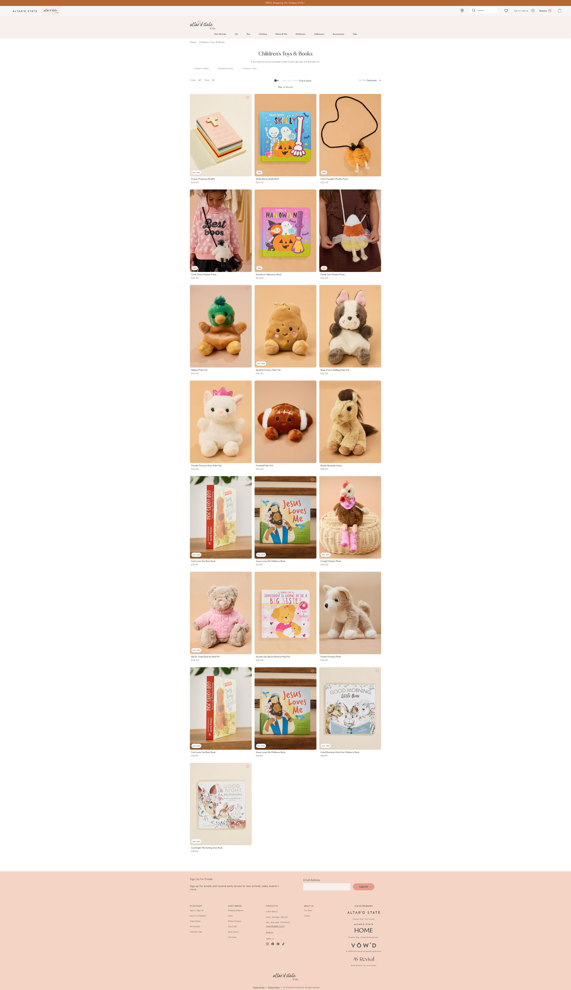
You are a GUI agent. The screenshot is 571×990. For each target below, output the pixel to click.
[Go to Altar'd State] (363, 912)
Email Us (269, 932)
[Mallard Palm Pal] (221, 326)
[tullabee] (285, 24)
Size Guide (232, 927)
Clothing (263, 34)
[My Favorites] (248, 98)
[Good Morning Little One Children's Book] (350, 708)
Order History (195, 921)
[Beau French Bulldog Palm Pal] (350, 326)
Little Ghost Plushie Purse (204, 274)
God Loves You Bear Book (203, 561)
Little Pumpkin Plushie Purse (334, 179)
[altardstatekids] (51, 11)
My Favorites (195, 927)
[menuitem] (220, 33)
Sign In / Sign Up (196, 910)
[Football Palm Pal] (285, 422)
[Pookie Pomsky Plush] (350, 613)
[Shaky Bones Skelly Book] (285, 135)
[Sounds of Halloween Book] (285, 230)
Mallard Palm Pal (199, 370)
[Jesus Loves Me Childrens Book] (285, 517)
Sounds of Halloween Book (268, 274)
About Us (309, 906)
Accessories (338, 34)
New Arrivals (220, 34)
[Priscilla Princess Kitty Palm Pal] (221, 422)
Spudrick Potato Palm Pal (268, 370)
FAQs (230, 916)
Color (193, 80)
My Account (196, 906)
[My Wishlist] (506, 10)
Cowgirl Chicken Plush (330, 561)
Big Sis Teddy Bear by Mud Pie (205, 656)
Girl (236, 34)
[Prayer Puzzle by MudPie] (221, 135)
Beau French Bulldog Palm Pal (334, 370)
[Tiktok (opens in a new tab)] (283, 944)
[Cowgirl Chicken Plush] (350, 517)
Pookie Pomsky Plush (330, 656)
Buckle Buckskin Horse (331, 465)
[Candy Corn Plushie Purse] (350, 230)
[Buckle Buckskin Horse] (350, 422)
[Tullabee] (285, 974)
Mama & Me (281, 34)
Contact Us (272, 906)
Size (207, 80)
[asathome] (363, 928)
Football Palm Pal (264, 465)
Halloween (319, 34)
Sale (355, 34)
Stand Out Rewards (198, 916)
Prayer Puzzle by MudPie (203, 179)
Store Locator (233, 932)
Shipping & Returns (235, 910)
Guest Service (235, 906)
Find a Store (305, 81)
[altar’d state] (25, 11)
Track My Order (196, 932)
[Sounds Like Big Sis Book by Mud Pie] (285, 613)
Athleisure (301, 34)
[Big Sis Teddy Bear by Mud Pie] (221, 613)
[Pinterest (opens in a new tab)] (278, 944)
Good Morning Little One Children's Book (339, 752)
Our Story (308, 910)
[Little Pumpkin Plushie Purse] (350, 135)
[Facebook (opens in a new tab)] (272, 944)
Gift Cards (232, 937)
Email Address (311, 880)
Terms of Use (259, 987)
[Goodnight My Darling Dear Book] (221, 804)
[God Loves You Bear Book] (221, 517)
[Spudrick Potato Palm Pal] (285, 326)
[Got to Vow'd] (363, 945)
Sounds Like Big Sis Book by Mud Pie (273, 656)
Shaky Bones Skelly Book (267, 179)
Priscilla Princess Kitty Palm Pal (206, 465)
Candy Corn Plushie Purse (332, 274)
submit (363, 886)
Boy (248, 34)
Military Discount (234, 921)
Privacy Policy (274, 987)
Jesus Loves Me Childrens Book (270, 561)
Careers (307, 916)
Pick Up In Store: (290, 81)
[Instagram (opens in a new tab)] (267, 944)
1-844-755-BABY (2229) (275, 926)
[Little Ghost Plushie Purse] (221, 230)
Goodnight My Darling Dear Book (207, 848)
